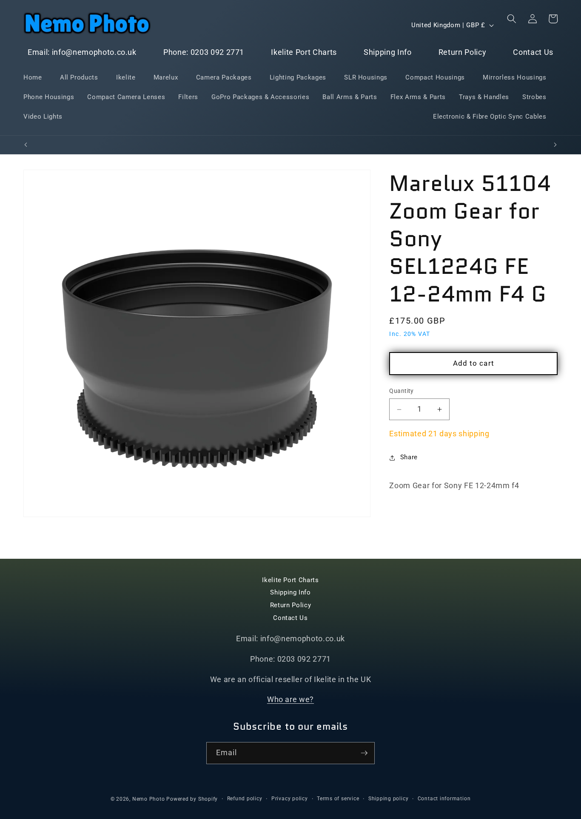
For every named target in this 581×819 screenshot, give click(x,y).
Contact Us (533, 52)
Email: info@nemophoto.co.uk (82, 52)
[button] (511, 19)
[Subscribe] (364, 753)
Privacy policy (289, 799)
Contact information (444, 799)
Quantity (401, 391)
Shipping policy (388, 799)
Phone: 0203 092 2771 (203, 52)
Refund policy (244, 799)
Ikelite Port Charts (304, 52)
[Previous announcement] (26, 145)
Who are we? (290, 700)
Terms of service (338, 799)
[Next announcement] (555, 145)
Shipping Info (388, 52)
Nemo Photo (148, 799)
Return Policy (463, 52)
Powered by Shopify (192, 799)
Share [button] (409, 457)
